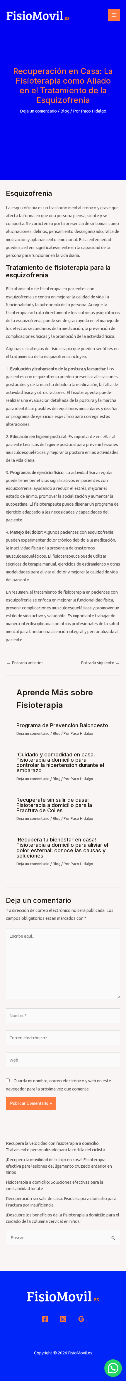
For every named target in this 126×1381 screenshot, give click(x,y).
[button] (113, 1368)
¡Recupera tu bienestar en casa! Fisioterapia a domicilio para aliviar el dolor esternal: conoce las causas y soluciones (62, 847)
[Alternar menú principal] (114, 15)
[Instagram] (63, 1319)
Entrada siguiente (100, 663)
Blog (64, 110)
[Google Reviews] (81, 1319)
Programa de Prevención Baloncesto (62, 725)
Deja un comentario (38, 110)
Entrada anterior (24, 663)
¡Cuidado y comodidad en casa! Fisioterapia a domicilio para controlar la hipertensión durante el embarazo (60, 762)
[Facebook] (45, 1319)
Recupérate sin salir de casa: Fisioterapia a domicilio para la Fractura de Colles (54, 804)
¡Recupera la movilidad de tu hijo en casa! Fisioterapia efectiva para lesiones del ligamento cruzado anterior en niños (59, 1166)
